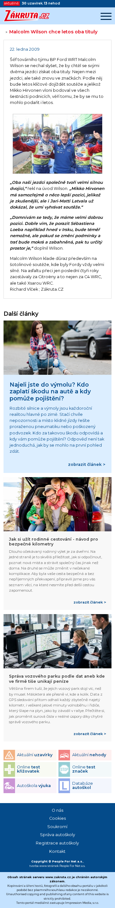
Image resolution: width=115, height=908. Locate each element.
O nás (57, 810)
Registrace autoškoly (57, 843)
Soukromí (57, 826)
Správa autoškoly (57, 834)
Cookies (57, 818)
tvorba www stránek (44, 866)
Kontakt (57, 851)
